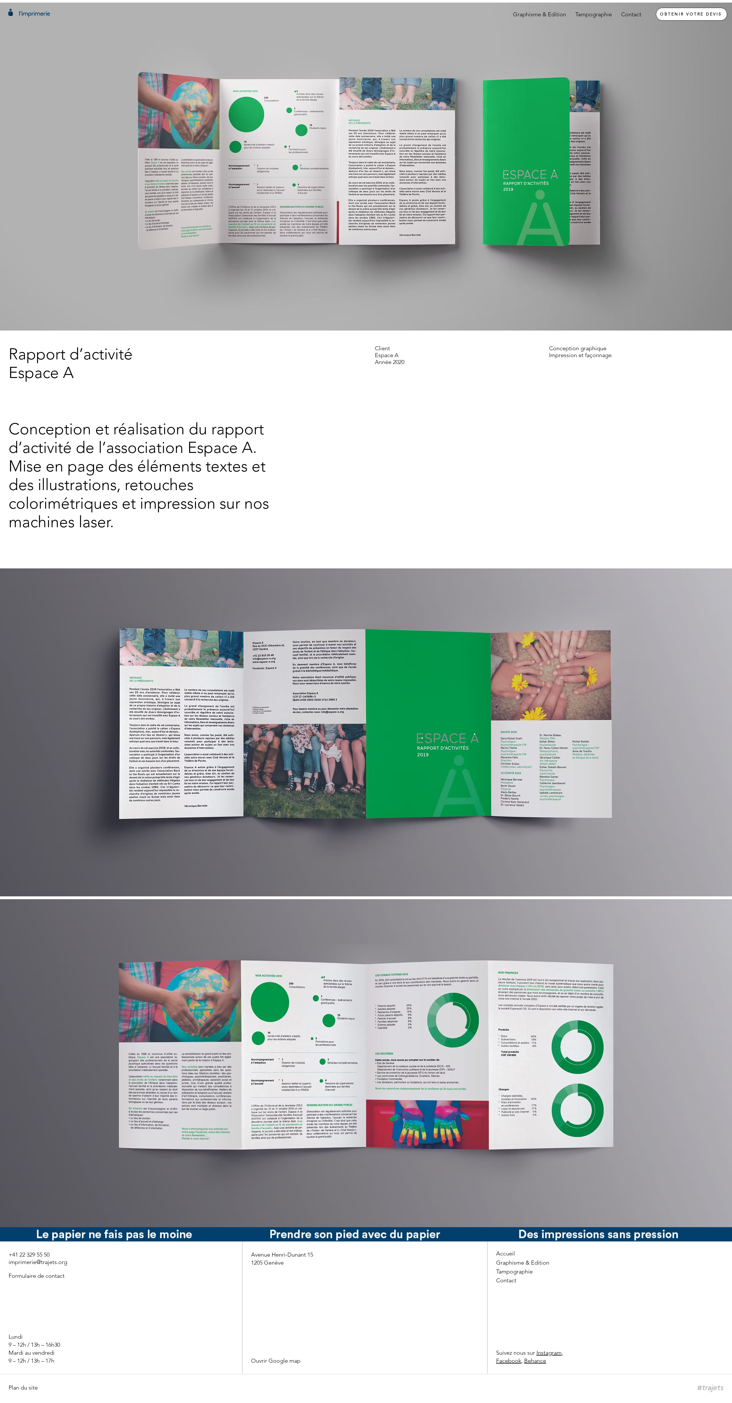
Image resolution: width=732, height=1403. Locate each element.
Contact (506, 1280)
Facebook (508, 1360)
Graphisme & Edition (522, 1262)
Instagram (549, 1352)
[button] (23, 1388)
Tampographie (514, 1271)
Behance (535, 1360)
